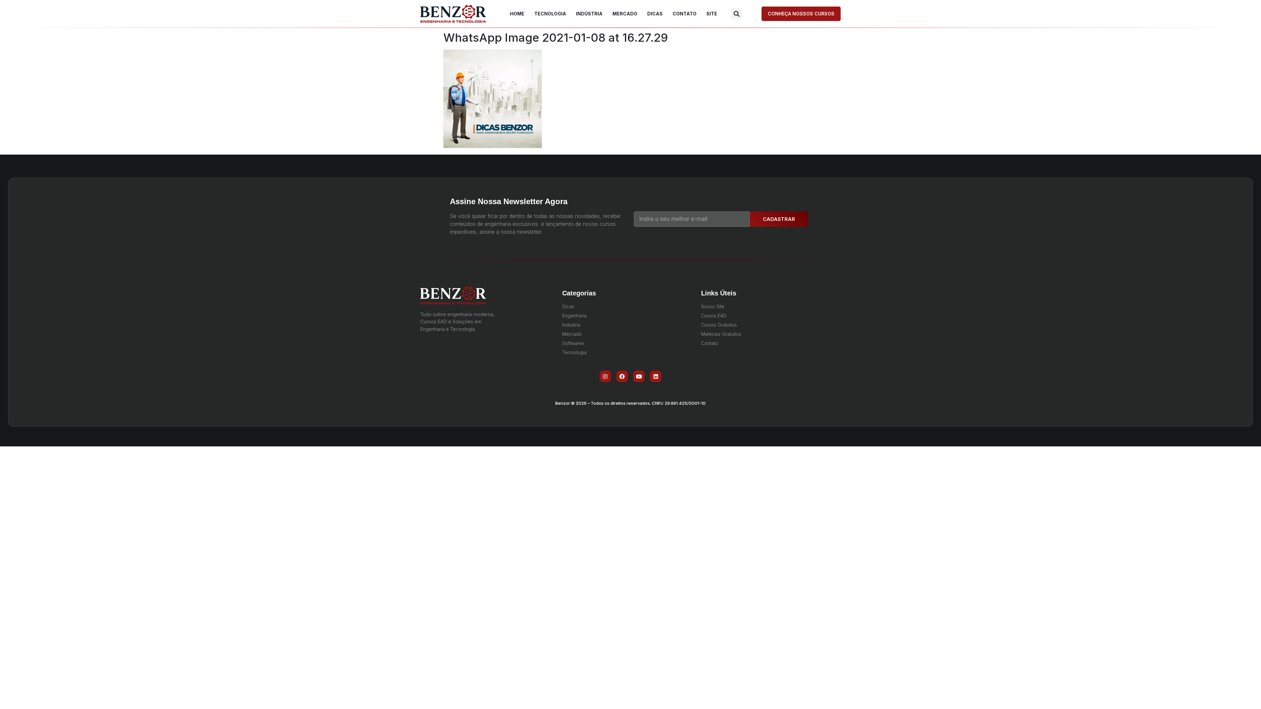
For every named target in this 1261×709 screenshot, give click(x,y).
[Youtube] (639, 376)
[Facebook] (622, 376)
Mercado (624, 13)
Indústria (589, 13)
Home (517, 13)
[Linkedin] (655, 376)
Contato (685, 13)
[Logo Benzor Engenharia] (453, 14)
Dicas (655, 13)
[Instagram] (605, 376)
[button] (736, 13)
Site (711, 13)
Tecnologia (550, 13)
